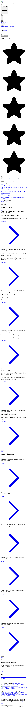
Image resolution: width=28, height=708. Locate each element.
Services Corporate (19, 677)
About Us (3, 25)
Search (2, 2)
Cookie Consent (4, 705)
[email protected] (16, 683)
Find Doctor (6, 22)
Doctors (2, 671)
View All (2, 210)
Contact (2, 26)
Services (3, 23)
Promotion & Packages (9, 26)
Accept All (10, 705)
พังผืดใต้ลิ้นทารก (4, 35)
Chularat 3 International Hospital (8, 677)
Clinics (5, 671)
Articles (2, 22)
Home (4, 29)
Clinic (2, 21)
